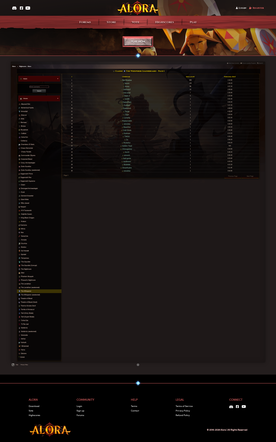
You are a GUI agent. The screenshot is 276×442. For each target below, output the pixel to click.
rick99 (126, 99)
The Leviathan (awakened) (30, 287)
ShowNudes (127, 168)
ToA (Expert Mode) (27, 316)
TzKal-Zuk (24, 320)
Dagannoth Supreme (27, 181)
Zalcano (23, 353)
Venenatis (24, 335)
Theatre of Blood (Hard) (29, 302)
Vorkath (23, 342)
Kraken (23, 221)
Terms (134, 406)
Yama (23, 349)
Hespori (23, 206)
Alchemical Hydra (27, 107)
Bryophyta (24, 129)
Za (127, 140)
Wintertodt (25, 346)
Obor (22, 272)
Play (193, 22)
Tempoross (25, 258)
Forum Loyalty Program (249, 63)
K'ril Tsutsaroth (26, 210)
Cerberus (24, 140)
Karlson (127, 105)
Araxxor (24, 115)
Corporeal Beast (26, 159)
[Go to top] (138, 364)
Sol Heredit (25, 250)
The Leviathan (26, 283)
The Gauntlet (25, 261)
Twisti (126, 111)
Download (34, 406)
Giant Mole (25, 199)
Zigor (127, 115)
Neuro (126, 83)
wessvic (127, 155)
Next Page (250, 176)
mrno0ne (126, 171)
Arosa (126, 86)
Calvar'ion (24, 137)
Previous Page (232, 176)
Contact (135, 410)
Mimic (23, 228)
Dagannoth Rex (25, 177)
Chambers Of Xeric (27, 144)
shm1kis (126, 124)
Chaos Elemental (27, 148)
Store (111, 22)
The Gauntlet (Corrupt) (29, 265)
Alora (14, 66)
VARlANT (127, 89)
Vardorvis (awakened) (28, 331)
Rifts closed (25, 203)
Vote (135, 22)
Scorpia (24, 240)
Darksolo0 (127, 108)
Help (17, 364)
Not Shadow (127, 80)
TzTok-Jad (24, 324)
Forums (85, 22)
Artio (22, 118)
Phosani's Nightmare (28, 280)
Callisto (23, 133)
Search (261, 63)
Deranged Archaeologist (29, 188)
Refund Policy (183, 415)
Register (258, 8)
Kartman (126, 133)
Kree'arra (23, 225)
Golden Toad (127, 146)
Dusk (23, 192)
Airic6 (126, 152)
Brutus (23, 126)
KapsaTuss (126, 102)
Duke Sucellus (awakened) (30, 170)
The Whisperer (26, 291)
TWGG (127, 136)
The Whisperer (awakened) (30, 294)
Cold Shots (126, 130)
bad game (127, 158)
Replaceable (127, 121)
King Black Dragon (27, 217)
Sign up (80, 410)
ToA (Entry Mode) (27, 313)
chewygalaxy (127, 149)
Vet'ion (23, 338)
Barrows (24, 122)
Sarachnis (24, 236)
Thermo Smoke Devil (28, 306)
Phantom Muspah (27, 276)
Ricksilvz (126, 143)
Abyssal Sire (25, 104)
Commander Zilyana (28, 155)
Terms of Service (184, 406)
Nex (22, 232)
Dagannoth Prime (26, 173)
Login (242, 8)
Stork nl (127, 96)
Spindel (23, 254)
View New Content (233, 63)
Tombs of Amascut (27, 309)
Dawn (23, 184)
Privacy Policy (24, 364)
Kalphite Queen (26, 214)
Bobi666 (126, 165)
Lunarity (127, 118)
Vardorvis (24, 327)
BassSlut (126, 127)
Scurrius (24, 243)
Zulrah (22, 357)
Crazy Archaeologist (28, 162)
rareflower (127, 161)
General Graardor (27, 195)
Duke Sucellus (26, 166)
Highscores (164, 22)
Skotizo (23, 247)
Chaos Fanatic (26, 151)
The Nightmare (26, 269)
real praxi (127, 93)
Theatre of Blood (26, 298)
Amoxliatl (24, 111)
